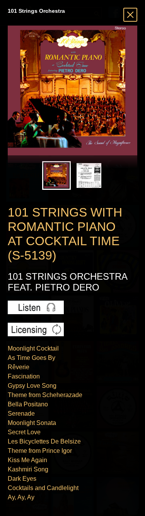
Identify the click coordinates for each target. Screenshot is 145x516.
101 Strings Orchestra (36, 11)
